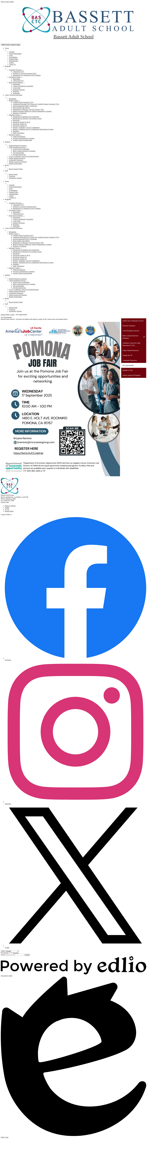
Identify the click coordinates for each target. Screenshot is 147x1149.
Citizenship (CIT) (18, 72)
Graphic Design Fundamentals (22, 140)
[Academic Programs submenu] (23, 70)
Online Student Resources (17, 158)
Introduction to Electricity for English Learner (27, 118)
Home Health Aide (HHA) (21, 108)
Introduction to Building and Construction (26, 117)
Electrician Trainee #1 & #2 (21, 122)
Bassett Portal (13, 174)
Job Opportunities (18, 153)
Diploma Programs (19, 90)
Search (3, 955)
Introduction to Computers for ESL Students (27, 75)
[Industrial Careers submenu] (21, 115)
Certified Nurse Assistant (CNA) (23, 102)
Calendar (11, 52)
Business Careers (14, 135)
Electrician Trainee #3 (20, 124)
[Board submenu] (5, 167)
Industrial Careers (14, 115)
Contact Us (12, 64)
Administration (13, 61)
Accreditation (13, 57)
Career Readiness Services (17, 147)
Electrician (16, 120)
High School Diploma (16, 82)
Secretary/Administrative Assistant (23, 138)
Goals (10, 55)
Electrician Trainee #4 (20, 126)
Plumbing (16, 131)
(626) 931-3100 (11, 499)
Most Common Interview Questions (24, 151)
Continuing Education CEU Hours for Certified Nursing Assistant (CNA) (36, 104)
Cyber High (16, 88)
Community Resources (16, 160)
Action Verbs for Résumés (21, 149)
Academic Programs (15, 70)
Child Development (19, 136)
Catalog (11, 62)
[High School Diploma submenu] (24, 216)
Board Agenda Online (16, 169)
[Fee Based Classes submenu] (21, 77)
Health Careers (13, 100)
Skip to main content (7, 2)
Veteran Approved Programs (18, 162)
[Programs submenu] (5, 68)
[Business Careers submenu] (21, 135)
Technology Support (15, 178)
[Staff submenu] (5, 306)
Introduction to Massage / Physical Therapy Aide (28, 109)
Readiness (16, 91)
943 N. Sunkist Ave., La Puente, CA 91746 (14, 497)
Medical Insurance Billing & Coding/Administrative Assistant (32, 111)
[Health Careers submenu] (19, 234)
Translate (15, 953)
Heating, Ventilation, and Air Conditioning (26, 127)
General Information (15, 53)
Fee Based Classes (14, 77)
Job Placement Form (19, 154)
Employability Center (7, 314)
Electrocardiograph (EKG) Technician (25, 106)
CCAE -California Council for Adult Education (24, 156)
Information (16, 79)
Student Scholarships (15, 163)
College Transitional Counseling (23, 86)
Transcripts (16, 93)
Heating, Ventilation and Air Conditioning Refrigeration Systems (33, 129)
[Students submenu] (5, 144)
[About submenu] (5, 50)
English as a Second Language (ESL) (24, 73)
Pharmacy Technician (19, 113)
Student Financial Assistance (18, 145)
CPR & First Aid (18, 81)
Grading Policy (13, 59)
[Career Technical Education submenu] (5, 97)
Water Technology (18, 133)
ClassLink (12, 176)
